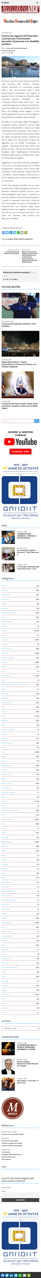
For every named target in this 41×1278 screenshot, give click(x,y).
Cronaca (4, 662)
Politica (4, 833)
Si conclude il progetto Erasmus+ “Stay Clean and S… (28, 552)
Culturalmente (6, 676)
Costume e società (8, 658)
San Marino (5, 905)
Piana (3, 815)
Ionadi (4, 747)
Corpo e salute (6, 649)
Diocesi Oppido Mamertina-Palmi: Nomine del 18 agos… (27, 1064)
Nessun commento (8, 50)
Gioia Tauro (5, 738)
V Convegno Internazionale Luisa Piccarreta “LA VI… (28, 568)
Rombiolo (5, 864)
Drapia (4, 689)
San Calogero (6, 882)
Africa (3, 586)
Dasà (3, 680)
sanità (21, 239)
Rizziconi (4, 860)
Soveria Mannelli (7, 936)
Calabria (4, 631)
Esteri (3, 707)
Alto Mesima (6, 595)
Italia (16, 239)
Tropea (4, 976)
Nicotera (4, 801)
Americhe (5, 608)
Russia (4, 873)
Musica (4, 797)
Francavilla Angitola (8, 730)
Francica (4, 734)
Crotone (4, 667)
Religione (5, 846)
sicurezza (28, 239)
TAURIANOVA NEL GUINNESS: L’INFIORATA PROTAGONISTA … (27, 536)
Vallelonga (5, 981)
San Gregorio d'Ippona (9, 900)
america (4, 604)
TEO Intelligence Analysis (10, 967)
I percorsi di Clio (7, 743)
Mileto (4, 779)
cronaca (9, 239)
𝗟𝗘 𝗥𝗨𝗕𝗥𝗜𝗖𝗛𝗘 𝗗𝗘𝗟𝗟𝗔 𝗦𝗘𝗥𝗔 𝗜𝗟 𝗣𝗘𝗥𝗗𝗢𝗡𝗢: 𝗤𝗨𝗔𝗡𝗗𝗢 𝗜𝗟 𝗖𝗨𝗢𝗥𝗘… (27, 1047)
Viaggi (3, 990)
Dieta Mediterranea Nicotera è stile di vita (15, 685)
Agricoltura (5, 590)
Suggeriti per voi (7, 959)
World (4, 1003)
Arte (3, 617)
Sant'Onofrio (6, 909)
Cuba (3, 671)
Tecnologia (5, 963)
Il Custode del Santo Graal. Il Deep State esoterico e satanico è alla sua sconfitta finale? (20, 405)
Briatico (4, 626)
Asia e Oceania (6, 622)
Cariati (4, 635)
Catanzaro (5, 640)
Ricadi (3, 851)
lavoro (4, 761)
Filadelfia (4, 721)
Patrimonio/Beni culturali (10, 810)
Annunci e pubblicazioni (9, 613)
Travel (4, 972)
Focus (3, 725)
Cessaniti (4, 644)
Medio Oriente (6, 774)
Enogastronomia (7, 703)
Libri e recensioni (7, 765)
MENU (6, 3)
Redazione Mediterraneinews (17, 48)
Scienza (4, 914)
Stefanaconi (5, 950)
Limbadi (4, 770)
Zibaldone (5, 1008)
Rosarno (4, 869)
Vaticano (4, 985)
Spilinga (4, 941)
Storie (3, 954)
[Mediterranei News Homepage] (13, 1108)
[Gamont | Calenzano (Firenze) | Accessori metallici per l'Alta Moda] (20, 491)
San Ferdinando (7, 896)
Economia (5, 694)
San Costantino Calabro (9, 891)
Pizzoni (4, 828)
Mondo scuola (6, 783)
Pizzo (3, 824)
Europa (4, 712)
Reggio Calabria (7, 842)
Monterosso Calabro (8, 792)
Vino (3, 999)
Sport (3, 945)
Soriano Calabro (7, 932)
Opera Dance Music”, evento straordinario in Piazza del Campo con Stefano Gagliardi (19, 364)
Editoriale (5, 698)
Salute (4, 878)
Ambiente (5, 599)
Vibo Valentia (6, 994)
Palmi (3, 806)
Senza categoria (7, 923)
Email (4, 1191)
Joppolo (4, 756)
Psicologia (5, 837)
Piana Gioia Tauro (7, 819)
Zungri (4, 1012)
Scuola (4, 918)
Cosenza (4, 653)
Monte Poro (6, 788)
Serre (3, 927)
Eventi (4, 716)
